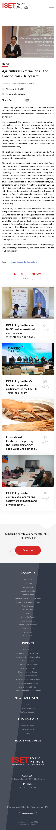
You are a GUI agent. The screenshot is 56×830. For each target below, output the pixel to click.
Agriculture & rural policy (16, 94)
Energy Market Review (28, 687)
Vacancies (28, 632)
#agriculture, (32, 262)
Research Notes (28, 729)
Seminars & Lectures (28, 712)
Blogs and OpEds (28, 740)
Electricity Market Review (28, 683)
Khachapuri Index (28, 668)
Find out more (28, 813)
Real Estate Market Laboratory (28, 691)
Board (28, 613)
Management (28, 587)
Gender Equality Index (28, 664)
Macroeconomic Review (28, 672)
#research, (21, 262)
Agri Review (28, 649)
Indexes (28, 643)
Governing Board (28, 617)
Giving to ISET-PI (28, 628)
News (32, 83)
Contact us (28, 636)
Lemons (33, 824)
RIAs (28, 733)
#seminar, (12, 262)
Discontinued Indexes (28, 676)
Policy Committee (28, 621)
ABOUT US (28, 573)
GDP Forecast (28, 661)
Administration (28, 606)
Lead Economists (28, 591)
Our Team (28, 583)
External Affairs (28, 609)
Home (5, 83)
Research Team (28, 595)
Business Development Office (28, 602)
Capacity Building (28, 708)
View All (26, 279)
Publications (28, 719)
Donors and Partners (28, 624)
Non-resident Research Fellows (28, 598)
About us (28, 580)
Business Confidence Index (28, 653)
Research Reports (28, 726)
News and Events (18, 83)
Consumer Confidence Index (28, 657)
